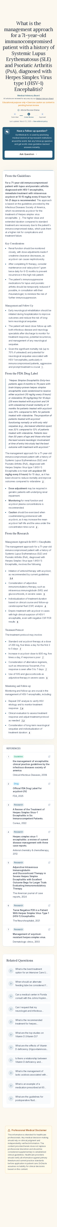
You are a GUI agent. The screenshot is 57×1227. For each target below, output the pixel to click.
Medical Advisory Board (28, 95)
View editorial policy (40, 121)
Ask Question (27, 154)
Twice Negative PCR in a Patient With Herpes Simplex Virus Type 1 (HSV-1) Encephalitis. (31, 913)
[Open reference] (49, 756)
